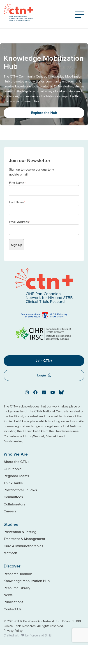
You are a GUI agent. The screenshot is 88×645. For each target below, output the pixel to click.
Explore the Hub (44, 112)
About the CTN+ (16, 461)
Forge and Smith (41, 635)
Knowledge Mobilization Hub (27, 580)
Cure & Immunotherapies (23, 545)
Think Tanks (13, 482)
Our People (13, 468)
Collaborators (14, 504)
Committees (13, 496)
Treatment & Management (24, 538)
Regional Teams (16, 475)
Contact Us (12, 609)
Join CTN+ (44, 360)
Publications (13, 601)
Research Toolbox (18, 573)
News (8, 594)
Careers (10, 511)
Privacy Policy (13, 630)
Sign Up (16, 244)
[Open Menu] (79, 14)
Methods (10, 552)
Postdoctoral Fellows (20, 489)
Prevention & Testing (20, 531)
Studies (11, 524)
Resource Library (17, 587)
